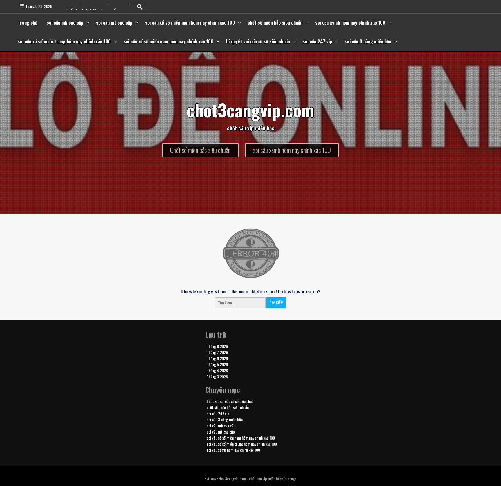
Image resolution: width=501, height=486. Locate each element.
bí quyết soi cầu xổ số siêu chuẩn (258, 41)
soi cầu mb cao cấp (65, 22)
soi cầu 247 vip (317, 41)
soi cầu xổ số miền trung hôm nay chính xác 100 (64, 41)
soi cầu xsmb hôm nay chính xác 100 (350, 22)
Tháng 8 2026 (217, 346)
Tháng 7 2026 (217, 352)
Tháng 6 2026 (217, 358)
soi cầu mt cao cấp (114, 22)
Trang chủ (27, 22)
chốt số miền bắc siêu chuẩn (275, 22)
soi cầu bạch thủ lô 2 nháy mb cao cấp (96, 7)
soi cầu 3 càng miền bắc (368, 41)
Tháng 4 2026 (217, 370)
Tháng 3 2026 (217, 376)
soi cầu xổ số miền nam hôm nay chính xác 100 (190, 22)
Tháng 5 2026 (217, 364)
